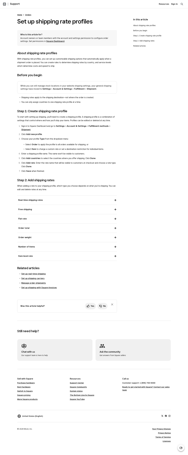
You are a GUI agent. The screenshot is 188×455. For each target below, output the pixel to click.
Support (15, 3)
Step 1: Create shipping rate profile (147, 36)
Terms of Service (163, 437)
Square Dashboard (55, 41)
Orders (28, 15)
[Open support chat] (181, 448)
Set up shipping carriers (33, 278)
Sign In (174, 4)
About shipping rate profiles (144, 25)
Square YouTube (77, 399)
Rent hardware (23, 387)
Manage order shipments (33, 283)
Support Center (77, 383)
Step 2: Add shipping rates (143, 41)
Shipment (26, 129)
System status (76, 391)
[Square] (4, 4)
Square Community (78, 387)
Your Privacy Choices (161, 429)
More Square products (27, 399)
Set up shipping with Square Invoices (39, 287)
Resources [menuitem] (164, 4)
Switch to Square (25, 391)
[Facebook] (166, 416)
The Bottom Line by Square (82, 395)
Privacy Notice (164, 433)
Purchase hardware (26, 383)
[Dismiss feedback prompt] (112, 304)
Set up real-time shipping (33, 274)
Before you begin (140, 31)
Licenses (167, 441)
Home (19, 15)
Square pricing (23, 395)
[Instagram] (169, 416)
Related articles (139, 46)
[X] (162, 416)
